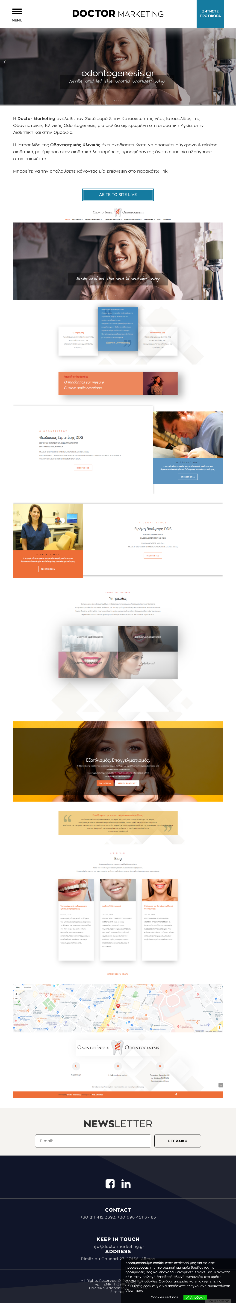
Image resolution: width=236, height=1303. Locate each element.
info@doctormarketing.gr (118, 1247)
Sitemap (118, 1292)
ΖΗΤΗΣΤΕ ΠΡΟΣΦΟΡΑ (210, 14)
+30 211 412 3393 (97, 1217)
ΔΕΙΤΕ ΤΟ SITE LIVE (118, 195)
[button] (17, 14)
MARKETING (118, 14)
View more (134, 1290)
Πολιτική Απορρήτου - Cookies (118, 1288)
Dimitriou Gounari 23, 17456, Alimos (118, 1259)
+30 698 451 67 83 (136, 1217)
